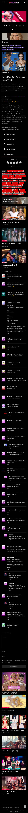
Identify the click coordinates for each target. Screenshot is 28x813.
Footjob (4, 180)
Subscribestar (21, 96)
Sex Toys (21, 190)
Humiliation (22, 180)
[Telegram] (12, 29)
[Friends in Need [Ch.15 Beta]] (14, 783)
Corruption (5, 176)
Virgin (14, 194)
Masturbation (5, 187)
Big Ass (4, 173)
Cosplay (11, 176)
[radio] (7, 163)
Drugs (23, 176)
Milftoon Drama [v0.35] (8, 710)
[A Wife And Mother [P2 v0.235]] (14, 742)
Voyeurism (20, 194)
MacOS (4, 47)
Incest (9, 183)
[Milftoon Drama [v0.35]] (14, 701)
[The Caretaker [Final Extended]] (14, 763)
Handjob (10, 180)
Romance (9, 190)
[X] (12, 25)
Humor (4, 183)
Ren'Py (4, 49)
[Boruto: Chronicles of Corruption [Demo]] (14, 722)
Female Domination (16, 178)
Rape (3, 190)
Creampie (17, 176)
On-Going (10, 47)
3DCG (8, 171)
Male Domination (6, 185)
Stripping (22, 192)
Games (12, 45)
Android (17, 45)
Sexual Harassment (7, 192)
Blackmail (15, 173)
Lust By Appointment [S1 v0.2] (11, 244)
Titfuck (10, 194)
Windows (10, 49)
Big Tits (10, 173)
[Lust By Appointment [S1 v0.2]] (14, 235)
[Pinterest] (16, 25)
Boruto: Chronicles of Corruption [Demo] (13, 730)
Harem (16, 180)
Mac (13, 102)
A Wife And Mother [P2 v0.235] (10, 751)
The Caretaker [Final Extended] (10, 771)
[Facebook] (9, 25)
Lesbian (21, 183)
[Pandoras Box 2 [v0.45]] (14, 256)
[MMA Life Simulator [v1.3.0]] (14, 213)
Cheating (22, 173)
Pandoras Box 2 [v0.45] (9, 265)
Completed (4, 769)
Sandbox (15, 190)
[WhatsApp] (20, 25)
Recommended (19, 47)
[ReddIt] (23, 25)
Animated (20, 171)
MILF (12, 187)
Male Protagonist (17, 185)
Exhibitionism (5, 178)
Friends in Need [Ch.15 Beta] (9, 792)
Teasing (4, 194)
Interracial (15, 183)
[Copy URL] (15, 29)
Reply (8, 278)
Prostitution (18, 187)
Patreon (15, 96)
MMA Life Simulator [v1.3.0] (11, 222)
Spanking (16, 192)
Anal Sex (14, 171)
